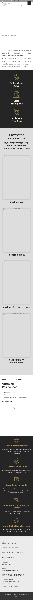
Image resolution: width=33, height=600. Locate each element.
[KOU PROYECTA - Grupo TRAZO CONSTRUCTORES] (6, 3)
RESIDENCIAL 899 (7, 579)
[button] (4, 418)
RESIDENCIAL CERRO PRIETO (10, 581)
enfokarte (16, 597)
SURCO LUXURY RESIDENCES (11, 586)
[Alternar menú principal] (29, 3)
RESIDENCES (6, 584)
